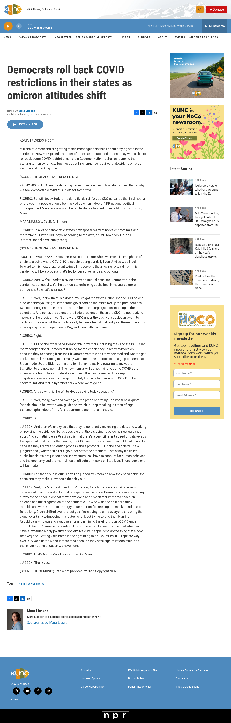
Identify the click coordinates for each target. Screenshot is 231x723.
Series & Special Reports (94, 37)
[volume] (19, 26)
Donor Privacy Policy (139, 686)
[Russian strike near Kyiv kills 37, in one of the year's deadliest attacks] (181, 246)
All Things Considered (31, 583)
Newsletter (63, 37)
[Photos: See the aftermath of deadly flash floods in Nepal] (181, 277)
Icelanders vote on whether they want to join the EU (206, 189)
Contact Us (182, 678)
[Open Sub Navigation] (14, 37)
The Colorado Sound (187, 686)
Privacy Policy (136, 678)
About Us (86, 670)
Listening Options (91, 678)
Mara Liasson (27, 111)
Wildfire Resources (203, 37)
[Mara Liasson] (15, 619)
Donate (218, 9)
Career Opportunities (93, 686)
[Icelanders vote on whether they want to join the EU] (181, 187)
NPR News (200, 180)
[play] (8, 26)
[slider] (24, 26)
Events (180, 37)
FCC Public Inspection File (142, 670)
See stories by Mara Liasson (48, 622)
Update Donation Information (192, 670)
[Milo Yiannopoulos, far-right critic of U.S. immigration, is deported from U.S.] (181, 214)
